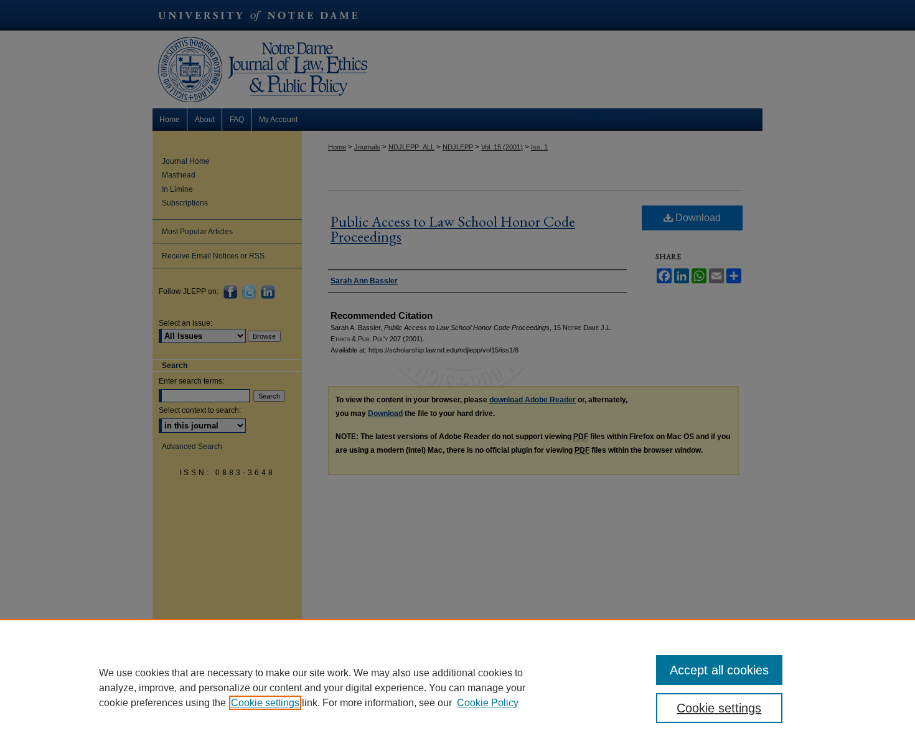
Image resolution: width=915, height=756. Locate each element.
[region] (457, 687)
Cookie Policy (487, 702)
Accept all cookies (719, 670)
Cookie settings (265, 702)
